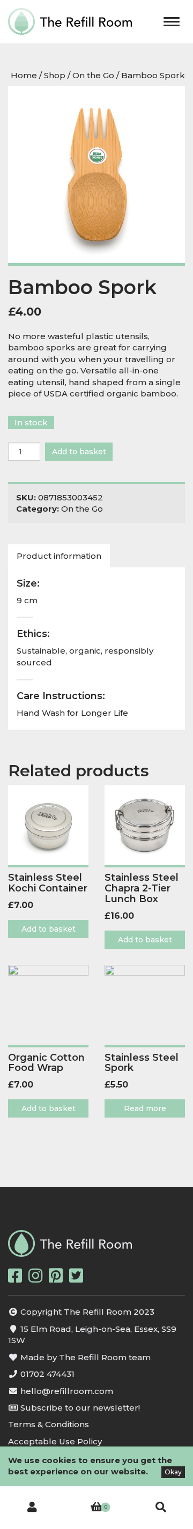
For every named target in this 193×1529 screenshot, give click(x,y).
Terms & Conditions (48, 1424)
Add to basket (79, 451)
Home (24, 75)
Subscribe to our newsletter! (80, 1408)
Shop (54, 75)
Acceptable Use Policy (55, 1441)
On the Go (93, 75)
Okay (173, 1472)
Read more (145, 1108)
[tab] (59, 555)
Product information (59, 556)
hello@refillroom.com (66, 1391)
